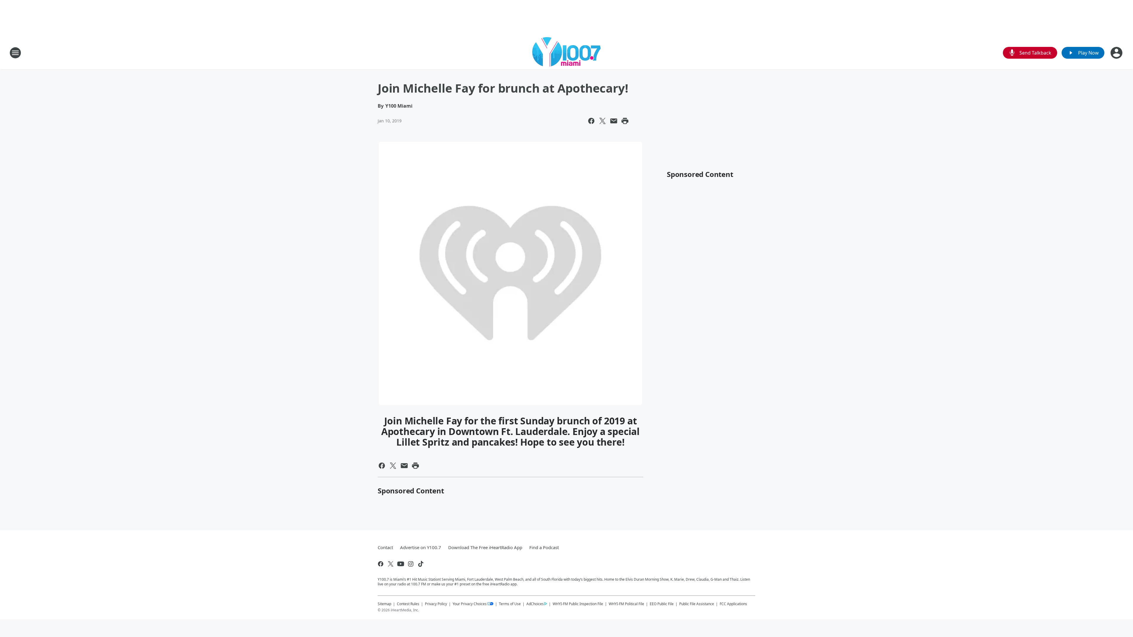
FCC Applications (733, 603)
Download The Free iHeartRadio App (485, 547)
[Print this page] (625, 121)
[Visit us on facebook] (380, 563)
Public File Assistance (696, 603)
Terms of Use (510, 603)
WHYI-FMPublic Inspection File (578, 603)
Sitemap (384, 603)
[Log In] (1117, 53)
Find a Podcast (544, 547)
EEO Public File (662, 603)
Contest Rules (408, 603)
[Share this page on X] (602, 121)
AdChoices (535, 603)
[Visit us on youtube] (400, 563)
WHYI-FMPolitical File (626, 603)
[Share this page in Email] (614, 121)
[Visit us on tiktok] (420, 563)
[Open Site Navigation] (15, 53)
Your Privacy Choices (470, 603)
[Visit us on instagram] (410, 563)
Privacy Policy (436, 603)
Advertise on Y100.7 (420, 547)
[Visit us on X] (390, 563)
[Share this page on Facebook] (591, 121)
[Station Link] (566, 52)
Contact (385, 547)
